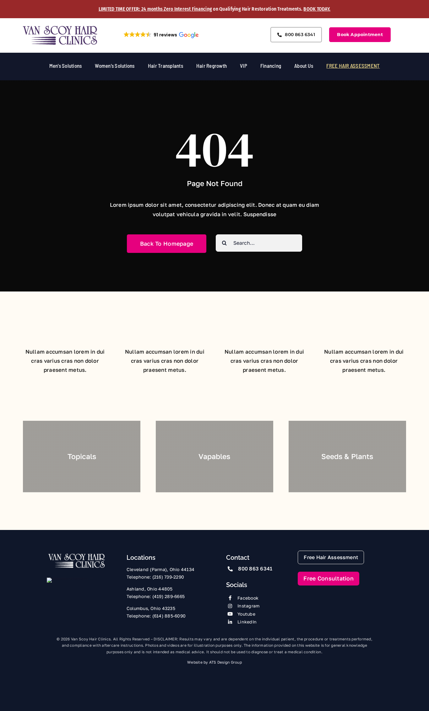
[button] (161, 34)
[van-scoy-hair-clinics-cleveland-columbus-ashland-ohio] (60, 27)
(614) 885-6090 (169, 615)
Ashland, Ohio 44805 (150, 588)
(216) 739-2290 (168, 577)
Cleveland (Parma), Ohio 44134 (160, 569)
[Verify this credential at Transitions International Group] (70, 589)
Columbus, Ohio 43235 (151, 608)
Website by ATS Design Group (214, 662)
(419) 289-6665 (168, 596)
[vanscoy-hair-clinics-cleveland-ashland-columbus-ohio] (76, 555)
